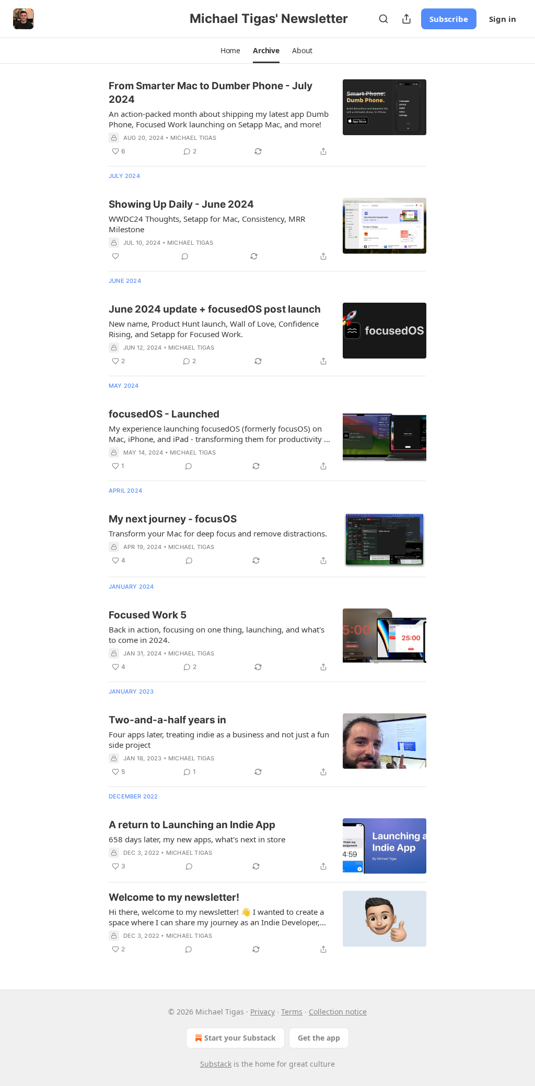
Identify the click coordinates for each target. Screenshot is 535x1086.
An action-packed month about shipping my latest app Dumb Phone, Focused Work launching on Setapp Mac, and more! (219, 119)
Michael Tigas (193, 137)
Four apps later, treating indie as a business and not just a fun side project (219, 739)
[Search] (383, 18)
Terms (292, 1012)
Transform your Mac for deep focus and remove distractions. (218, 533)
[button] (230, 50)
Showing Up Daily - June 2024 (181, 204)
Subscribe (448, 19)
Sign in (502, 19)
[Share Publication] (406, 18)
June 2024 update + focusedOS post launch (215, 309)
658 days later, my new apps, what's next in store (197, 839)
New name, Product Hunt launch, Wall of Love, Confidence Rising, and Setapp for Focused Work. (214, 328)
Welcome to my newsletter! (174, 897)
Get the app (319, 1038)
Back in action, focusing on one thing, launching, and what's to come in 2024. (216, 634)
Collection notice (338, 1012)
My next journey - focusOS (173, 519)
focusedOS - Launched (164, 414)
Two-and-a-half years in (167, 720)
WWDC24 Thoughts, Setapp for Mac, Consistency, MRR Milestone (207, 223)
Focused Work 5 (148, 615)
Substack (215, 1064)
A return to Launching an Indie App (192, 825)
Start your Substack (240, 1038)
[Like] (115, 256)
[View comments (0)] (185, 256)
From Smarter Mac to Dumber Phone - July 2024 (210, 92)
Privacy (262, 1012)
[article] (267, 118)
